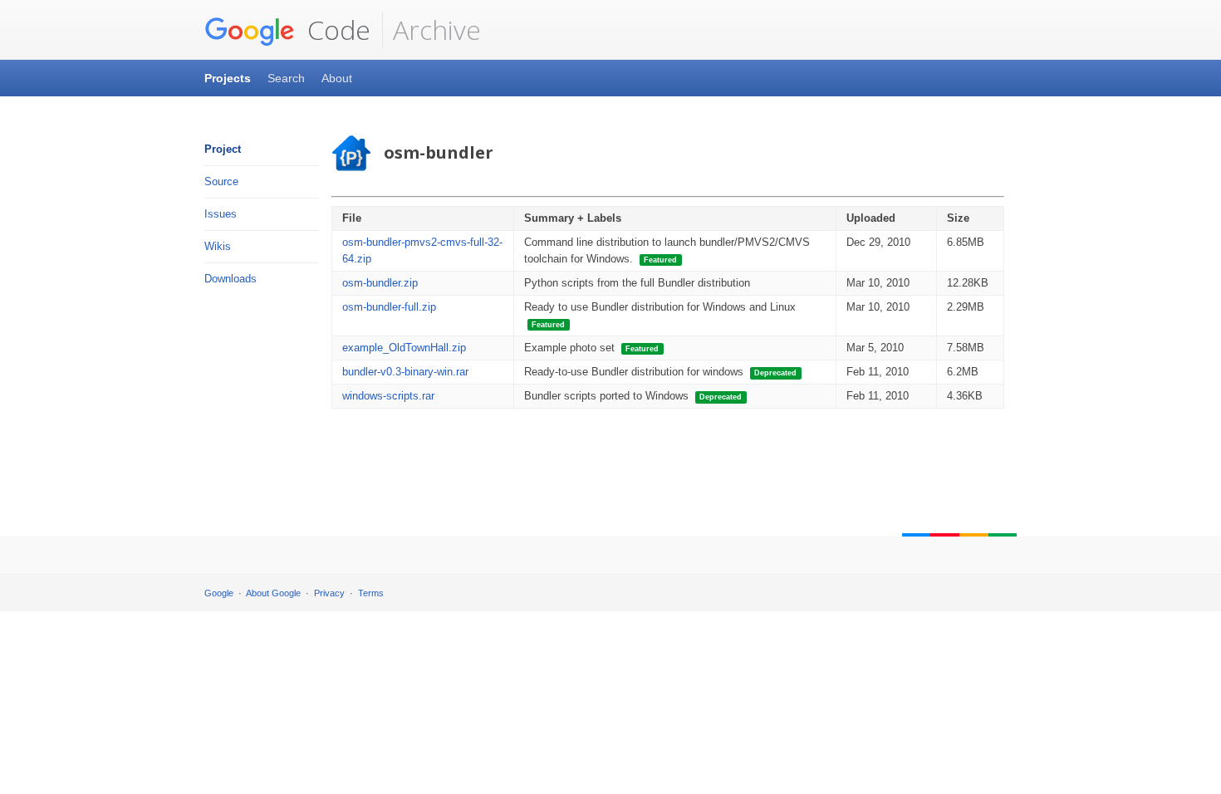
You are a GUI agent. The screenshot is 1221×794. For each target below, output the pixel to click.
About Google (273, 593)
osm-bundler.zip (380, 283)
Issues (220, 214)
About (336, 78)
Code (335, 29)
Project (222, 149)
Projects (227, 78)
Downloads (230, 278)
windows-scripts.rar (388, 396)
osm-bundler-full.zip (389, 307)
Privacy (329, 593)
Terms (371, 593)
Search (286, 78)
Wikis (217, 246)
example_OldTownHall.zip (404, 347)
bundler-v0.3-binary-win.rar (405, 371)
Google (218, 593)
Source (221, 181)
